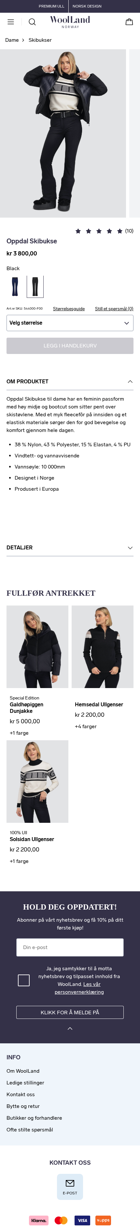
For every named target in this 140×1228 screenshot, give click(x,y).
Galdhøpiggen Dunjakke (26, 707)
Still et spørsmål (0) (114, 309)
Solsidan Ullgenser (32, 839)
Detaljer (20, 548)
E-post (70, 1193)
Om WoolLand (23, 1071)
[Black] (35, 287)
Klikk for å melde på (70, 1012)
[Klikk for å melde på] (70, 1029)
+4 (86, 726)
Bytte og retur (23, 1106)
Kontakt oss (21, 1094)
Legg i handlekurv (70, 346)
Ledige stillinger (25, 1083)
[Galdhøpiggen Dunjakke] (37, 647)
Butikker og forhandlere (34, 1118)
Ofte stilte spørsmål (30, 1130)
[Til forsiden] (89, 22)
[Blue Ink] (15, 287)
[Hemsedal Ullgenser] (102, 647)
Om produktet (28, 381)
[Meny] (10, 22)
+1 (19, 733)
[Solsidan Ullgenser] (37, 781)
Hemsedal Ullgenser (99, 704)
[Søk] (32, 22)
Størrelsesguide (69, 309)
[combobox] (70, 323)
